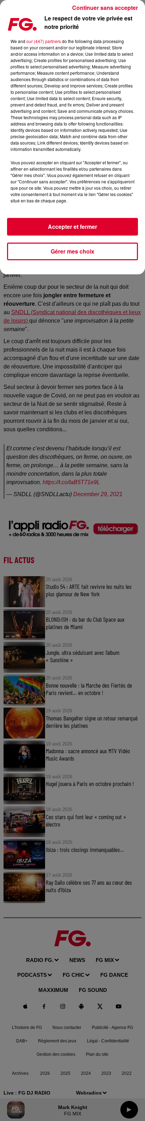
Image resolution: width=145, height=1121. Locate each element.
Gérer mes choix (72, 251)
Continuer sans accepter (105, 8)
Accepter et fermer (72, 227)
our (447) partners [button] (43, 41)
